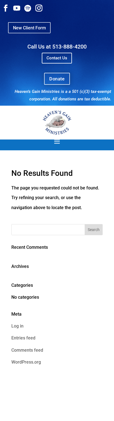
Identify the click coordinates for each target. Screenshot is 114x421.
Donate (56, 79)
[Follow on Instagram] (39, 8)
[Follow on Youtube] (17, 8)
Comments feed (27, 350)
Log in (17, 326)
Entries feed (23, 338)
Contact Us (56, 57)
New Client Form (29, 27)
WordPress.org (26, 362)
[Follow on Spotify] (28, 8)
